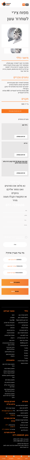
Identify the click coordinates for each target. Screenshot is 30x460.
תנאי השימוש (8, 237)
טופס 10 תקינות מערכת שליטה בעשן (8, 344)
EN (23, 5)
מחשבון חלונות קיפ (9, 382)
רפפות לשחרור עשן (23, 318)
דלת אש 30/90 (24, 343)
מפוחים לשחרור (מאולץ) (22, 420)
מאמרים (12, 318)
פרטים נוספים (21, 137)
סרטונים (12, 328)
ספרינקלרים (25, 325)
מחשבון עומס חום (9, 380)
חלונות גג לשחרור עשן (22, 410)
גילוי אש (24, 125)
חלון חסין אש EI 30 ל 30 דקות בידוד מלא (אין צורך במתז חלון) (15, 162)
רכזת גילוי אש (24, 430)
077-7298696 (15, 205)
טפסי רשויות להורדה (23, 361)
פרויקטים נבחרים (10, 325)
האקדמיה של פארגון (9, 323)
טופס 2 (26, 351)
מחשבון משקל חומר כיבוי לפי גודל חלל (9, 390)
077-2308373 (10, 426)
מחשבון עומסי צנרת (9, 368)
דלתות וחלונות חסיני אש (22, 405)
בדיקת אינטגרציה (23, 330)
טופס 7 (26, 358)
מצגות (15, 291)
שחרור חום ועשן (15, 266)
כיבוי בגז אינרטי (24, 425)
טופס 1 (26, 348)
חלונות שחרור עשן (23, 315)
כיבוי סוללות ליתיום (9, 352)
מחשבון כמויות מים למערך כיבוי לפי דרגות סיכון (8, 395)
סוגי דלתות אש (24, 335)
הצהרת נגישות (24, 363)
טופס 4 (26, 353)
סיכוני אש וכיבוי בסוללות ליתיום (10, 348)
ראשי (13, 315)
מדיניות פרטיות (10, 330)
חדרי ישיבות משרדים (22, 338)
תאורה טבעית (24, 328)
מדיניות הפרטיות (20, 238)
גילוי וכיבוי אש (15, 260)
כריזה (25, 143)
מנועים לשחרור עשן (23, 333)
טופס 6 (26, 356)
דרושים (12, 338)
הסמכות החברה (10, 333)
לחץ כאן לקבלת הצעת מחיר (15, 111)
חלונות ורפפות (24, 413)
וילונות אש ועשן (24, 408)
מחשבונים (15, 282)
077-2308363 (5, 429)
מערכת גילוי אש (24, 428)
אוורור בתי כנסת (24, 340)
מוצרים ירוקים (15, 273)
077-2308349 (18, 435)
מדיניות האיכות (24, 345)
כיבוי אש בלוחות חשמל (22, 320)
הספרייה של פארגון (9, 335)
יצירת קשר (11, 340)
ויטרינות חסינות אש (23, 323)
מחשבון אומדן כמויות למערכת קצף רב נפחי (9, 372)
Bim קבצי (12, 320)
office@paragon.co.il (7, 411)
